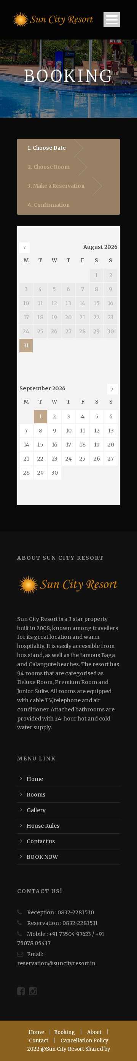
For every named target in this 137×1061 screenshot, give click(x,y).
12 (97, 430)
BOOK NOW (42, 857)
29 (40, 472)
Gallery (36, 810)
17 (68, 444)
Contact (38, 1040)
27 (111, 458)
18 (83, 444)
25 (83, 458)
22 (40, 458)
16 (54, 444)
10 (69, 430)
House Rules (43, 825)
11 (82, 430)
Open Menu (112, 19)
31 (26, 345)
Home (35, 779)
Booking (64, 1032)
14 (26, 444)
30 (54, 472)
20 (111, 444)
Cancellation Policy (84, 1040)
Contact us (41, 841)
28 (26, 472)
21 (26, 458)
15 (40, 444)
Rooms (36, 794)
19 (97, 444)
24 (68, 458)
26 (97, 458)
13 (111, 430)
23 (54, 458)
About (94, 1032)
